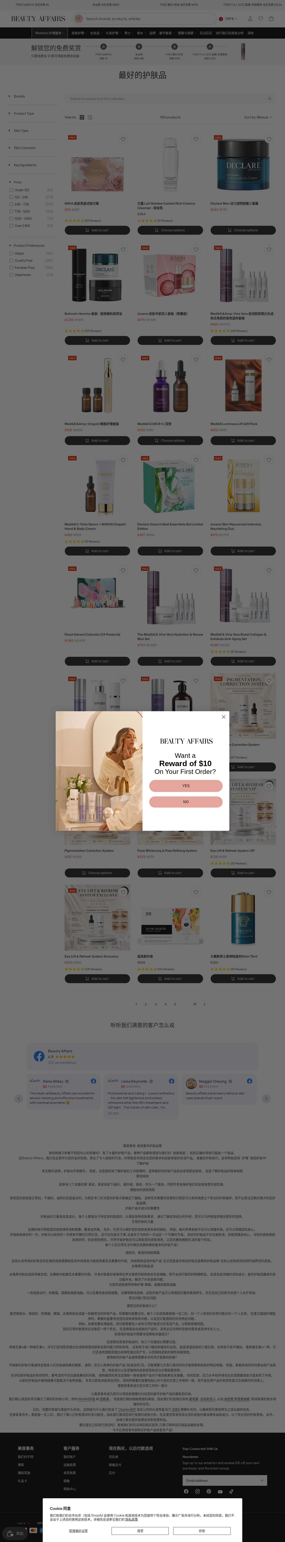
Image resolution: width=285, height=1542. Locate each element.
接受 (140, 1531)
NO (186, 802)
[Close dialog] (224, 717)
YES (186, 786)
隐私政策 (131, 1519)
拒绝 (202, 1531)
